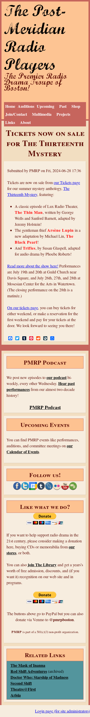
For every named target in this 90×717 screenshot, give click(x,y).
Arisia (15, 695)
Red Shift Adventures (28, 671)
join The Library (42, 564)
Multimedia (42, 114)
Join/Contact (16, 114)
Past (62, 106)
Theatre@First (23, 689)
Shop (76, 106)
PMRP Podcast (45, 407)
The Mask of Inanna (27, 665)
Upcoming (45, 106)
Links (10, 122)
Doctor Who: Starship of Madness (39, 677)
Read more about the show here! (32, 265)
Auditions (26, 106)
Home (10, 106)
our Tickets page (67, 182)
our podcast (56, 377)
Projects (63, 114)
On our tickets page (22, 307)
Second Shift (21, 683)
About (25, 122)
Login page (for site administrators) (62, 711)
